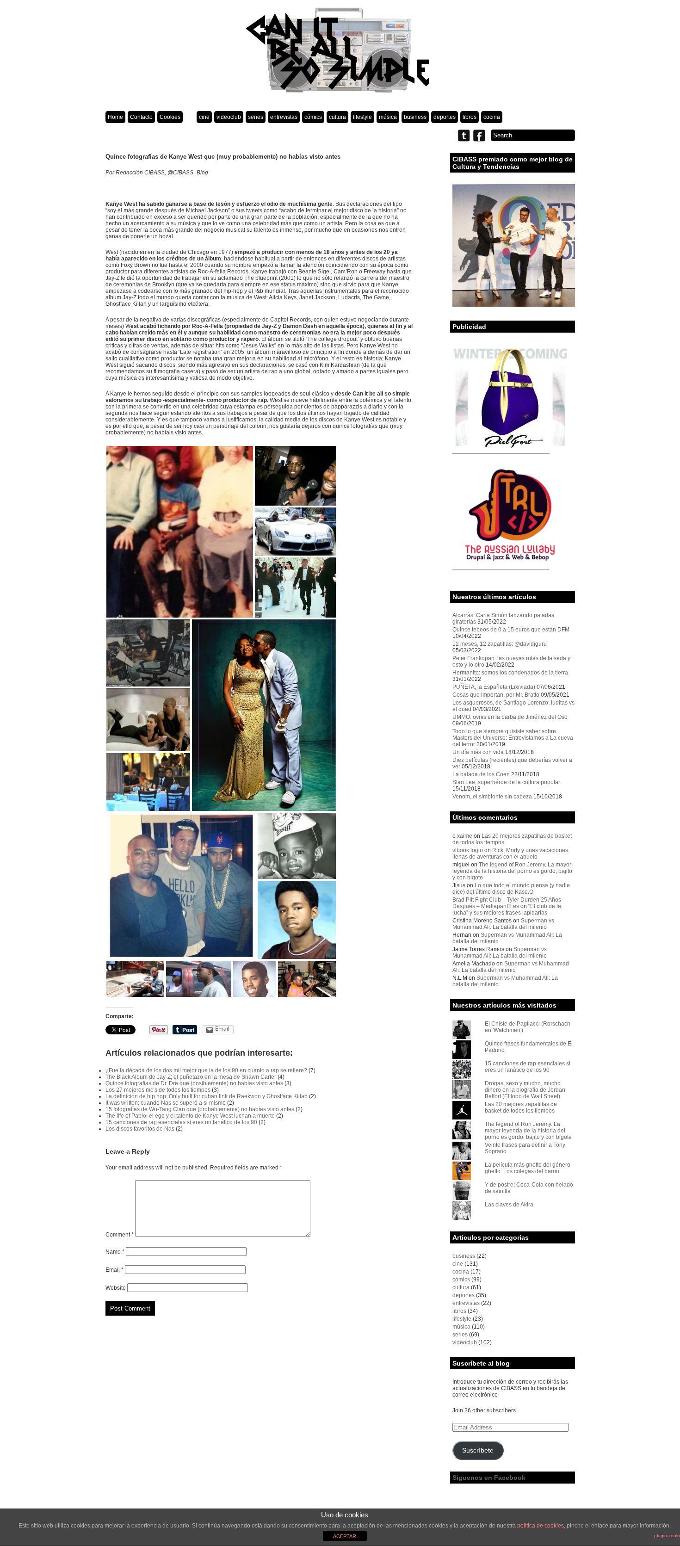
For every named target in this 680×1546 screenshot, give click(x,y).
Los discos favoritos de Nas (139, 1128)
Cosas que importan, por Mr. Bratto (495, 695)
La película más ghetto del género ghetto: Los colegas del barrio (527, 1168)
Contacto (141, 117)
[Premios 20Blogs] (513, 305)
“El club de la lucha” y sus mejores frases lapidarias (506, 909)
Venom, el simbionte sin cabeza (492, 796)
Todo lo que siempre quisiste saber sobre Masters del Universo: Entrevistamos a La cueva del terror (512, 738)
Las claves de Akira (509, 1204)
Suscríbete (478, 1450)
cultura (337, 117)
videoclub (228, 117)
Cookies (170, 117)
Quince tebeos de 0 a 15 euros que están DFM (510, 629)
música (388, 117)
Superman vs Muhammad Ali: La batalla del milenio (503, 923)
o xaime (462, 836)
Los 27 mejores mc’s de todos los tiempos (157, 1090)
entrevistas (283, 117)
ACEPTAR (344, 1536)
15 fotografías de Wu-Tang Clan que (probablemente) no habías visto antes (199, 1109)
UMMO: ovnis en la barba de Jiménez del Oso (510, 717)
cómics (313, 117)
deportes (444, 117)
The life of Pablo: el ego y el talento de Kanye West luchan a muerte (190, 1116)
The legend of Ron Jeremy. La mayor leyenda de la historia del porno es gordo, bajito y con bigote (512, 871)
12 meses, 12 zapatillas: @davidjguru (499, 644)
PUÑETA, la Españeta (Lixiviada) (493, 687)
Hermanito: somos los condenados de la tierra (510, 672)
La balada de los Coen (481, 774)
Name (114, 1252)
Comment (119, 1234)
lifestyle (362, 117)
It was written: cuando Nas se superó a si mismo (165, 1103)
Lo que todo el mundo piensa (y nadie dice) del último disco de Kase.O (511, 888)
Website (115, 1288)
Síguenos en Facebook (488, 1477)
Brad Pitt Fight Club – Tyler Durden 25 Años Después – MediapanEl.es (506, 903)
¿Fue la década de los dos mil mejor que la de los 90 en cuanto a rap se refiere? (206, 1070)
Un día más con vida (478, 752)
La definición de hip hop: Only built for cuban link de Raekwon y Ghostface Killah (206, 1096)
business (415, 117)
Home (115, 117)
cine (204, 117)
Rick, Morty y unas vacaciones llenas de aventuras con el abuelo (510, 853)
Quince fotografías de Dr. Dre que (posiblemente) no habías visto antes (194, 1083)
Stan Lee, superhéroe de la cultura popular (506, 782)
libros (469, 117)
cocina (491, 117)
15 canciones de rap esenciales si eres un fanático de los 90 (181, 1122)
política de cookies (540, 1525)
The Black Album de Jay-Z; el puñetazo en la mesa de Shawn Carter (190, 1077)
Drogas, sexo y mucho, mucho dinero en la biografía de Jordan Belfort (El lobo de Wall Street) (525, 1090)
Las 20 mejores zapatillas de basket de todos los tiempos (521, 1107)
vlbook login (467, 850)
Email (114, 1270)
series (255, 117)
